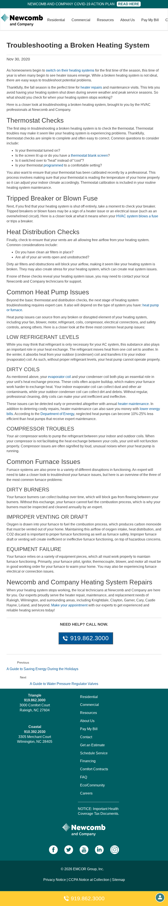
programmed (53, 165)
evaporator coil (59, 377)
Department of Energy (57, 414)
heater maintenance (133, 404)
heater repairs (91, 87)
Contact (86, 737)
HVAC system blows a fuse (137, 216)
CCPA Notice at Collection (88, 880)
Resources (105, 20)
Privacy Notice (54, 880)
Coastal (34, 727)
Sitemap (118, 880)
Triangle (34, 695)
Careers (86, 793)
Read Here (128, 4)
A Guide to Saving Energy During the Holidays (42, 669)
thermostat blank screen (89, 155)
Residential (56, 20)
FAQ (83, 777)
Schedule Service (94, 753)
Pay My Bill (150, 20)
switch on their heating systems (70, 70)
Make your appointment (69, 605)
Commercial (81, 20)
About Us (127, 20)
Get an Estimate (92, 745)
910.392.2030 (35, 732)
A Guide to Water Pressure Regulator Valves (64, 684)
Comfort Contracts (94, 769)
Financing (88, 761)
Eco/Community (92, 785)
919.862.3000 (87, 898)
